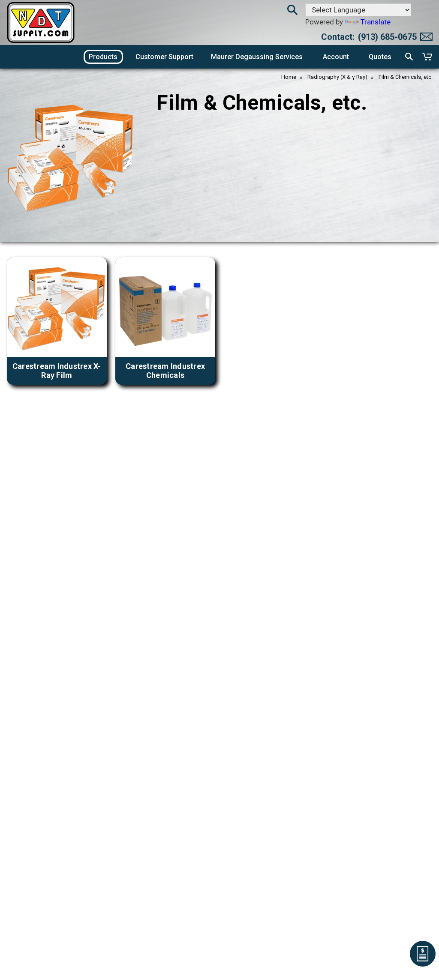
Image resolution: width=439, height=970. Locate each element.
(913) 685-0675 (387, 37)
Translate (376, 22)
